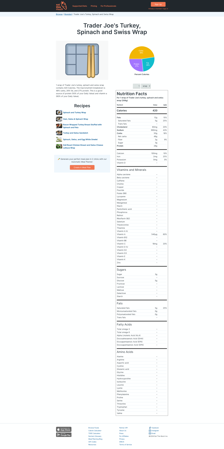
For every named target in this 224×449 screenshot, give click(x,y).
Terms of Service (125, 445)
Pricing (94, 6)
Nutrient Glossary (94, 436)
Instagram (155, 431)
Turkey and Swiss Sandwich (75, 133)
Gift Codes (92, 442)
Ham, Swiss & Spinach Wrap (75, 119)
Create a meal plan (82, 167)
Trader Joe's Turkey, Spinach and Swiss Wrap (112, 28)
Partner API (123, 428)
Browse (59, 14)
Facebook (155, 428)
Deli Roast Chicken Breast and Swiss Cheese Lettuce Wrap (83, 146)
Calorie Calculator (94, 431)
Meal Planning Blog (95, 439)
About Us (122, 431)
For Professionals (108, 6)
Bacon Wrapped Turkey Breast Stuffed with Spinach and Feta (82, 126)
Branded (68, 14)
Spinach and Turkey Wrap (74, 112)
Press (121, 433)
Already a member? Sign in (158, 9)
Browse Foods (93, 428)
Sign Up (158, 4)
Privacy (121, 439)
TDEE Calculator (94, 433)
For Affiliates (124, 436)
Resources (92, 445)
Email (153, 433)
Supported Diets (79, 6)
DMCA (121, 442)
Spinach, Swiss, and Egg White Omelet (80, 139)
